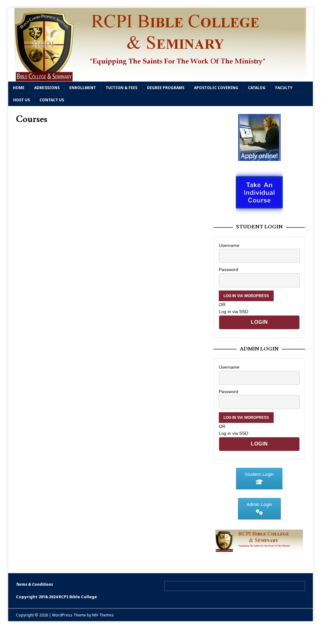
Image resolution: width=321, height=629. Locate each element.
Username (229, 245)
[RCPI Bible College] (160, 78)
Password (228, 269)
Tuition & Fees (121, 87)
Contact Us (51, 100)
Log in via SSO (233, 311)
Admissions (47, 87)
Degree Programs (165, 87)
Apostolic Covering (216, 87)
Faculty (283, 87)
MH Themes (103, 615)
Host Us (21, 100)
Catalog (257, 87)
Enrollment (82, 87)
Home (18, 87)
